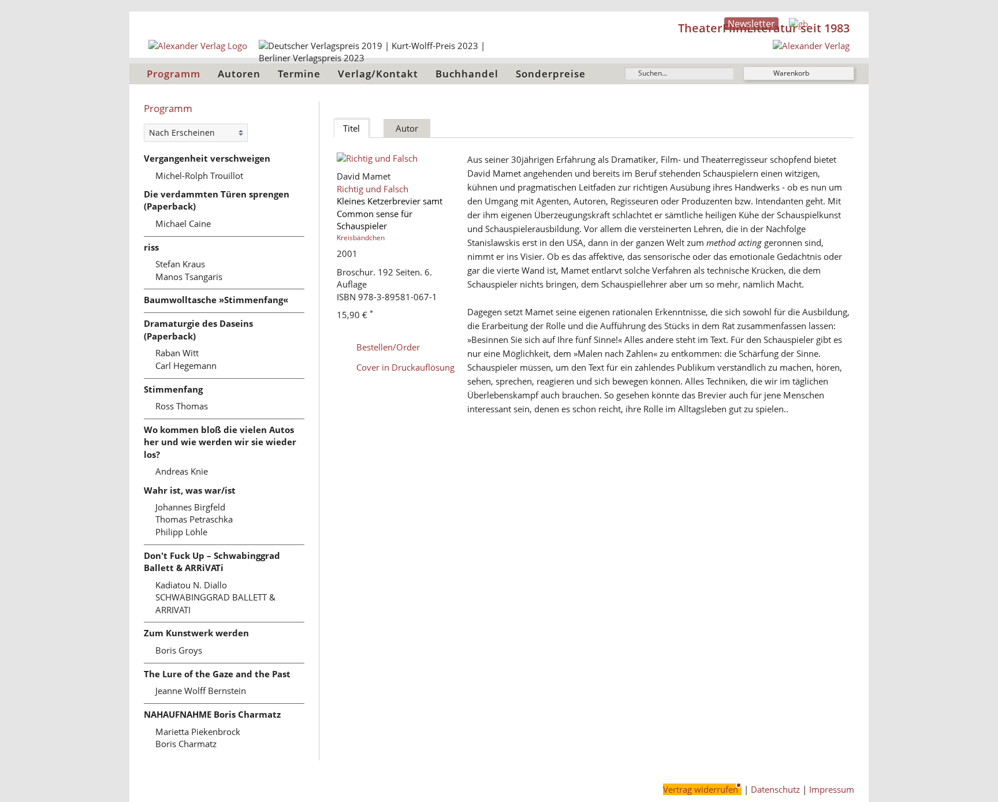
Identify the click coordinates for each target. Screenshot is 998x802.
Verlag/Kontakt (378, 73)
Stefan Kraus (180, 264)
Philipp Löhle (181, 532)
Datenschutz (775, 789)
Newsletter (751, 23)
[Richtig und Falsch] (398, 158)
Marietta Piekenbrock (197, 731)
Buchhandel (466, 73)
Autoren (239, 73)
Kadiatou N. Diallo (191, 585)
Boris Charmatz (186, 743)
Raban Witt (177, 353)
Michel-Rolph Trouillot (199, 175)
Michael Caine (183, 223)
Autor (407, 128)
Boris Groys (178, 650)
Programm (173, 73)
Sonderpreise (551, 73)
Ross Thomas (181, 406)
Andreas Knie (181, 471)
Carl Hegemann (186, 365)
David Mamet (363, 176)
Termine (299, 73)
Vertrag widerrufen (700, 789)
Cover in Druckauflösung (405, 367)
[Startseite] (811, 45)
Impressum (831, 789)
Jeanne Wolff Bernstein (200, 690)
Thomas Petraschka (194, 519)
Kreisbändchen (361, 238)
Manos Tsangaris (188, 276)
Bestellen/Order (388, 347)
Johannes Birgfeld (190, 507)
